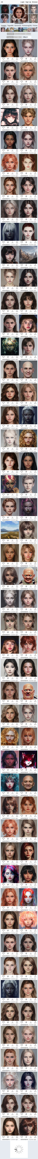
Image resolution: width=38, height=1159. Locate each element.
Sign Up (28, 2)
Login (22, 2)
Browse (34, 2)
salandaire (6, 61)
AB (2, 2)
